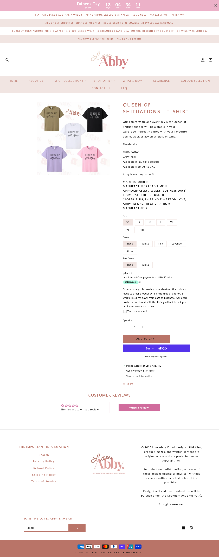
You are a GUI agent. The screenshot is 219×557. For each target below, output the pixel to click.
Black (129, 243)
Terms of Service (43, 481)
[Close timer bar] (215, 5)
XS (128, 222)
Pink (160, 243)
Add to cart (146, 338)
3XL (142, 230)
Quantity (127, 320)
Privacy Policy (44, 461)
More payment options (156, 356)
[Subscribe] (77, 528)
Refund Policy (43, 468)
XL (171, 222)
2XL (128, 230)
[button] (7, 60)
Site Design (108, 552)
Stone (129, 251)
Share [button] (130, 383)
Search (44, 454)
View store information (139, 376)
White (145, 243)
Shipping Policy (44, 474)
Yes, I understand (137, 311)
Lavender (177, 243)
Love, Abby (91, 552)
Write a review (139, 407)
